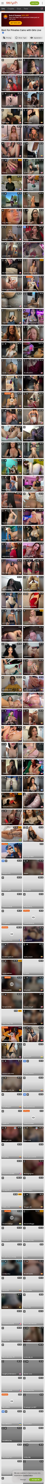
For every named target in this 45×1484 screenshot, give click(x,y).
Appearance (38, 38)
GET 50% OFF (15, 23)
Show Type (22, 38)
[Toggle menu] (2, 3)
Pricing (8, 38)
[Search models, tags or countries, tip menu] (42, 8)
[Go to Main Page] (13, 3)
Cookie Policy (27, 1475)
